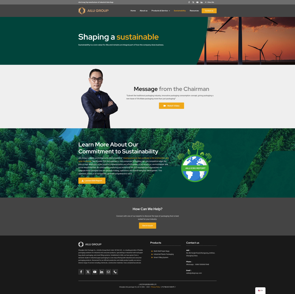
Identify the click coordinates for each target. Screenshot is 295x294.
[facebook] (189, 2)
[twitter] (193, 2)
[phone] (115, 272)
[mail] (108, 272)
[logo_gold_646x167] (93, 8)
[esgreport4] (195, 141)
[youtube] (197, 2)
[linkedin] (201, 2)
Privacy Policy (155, 287)
